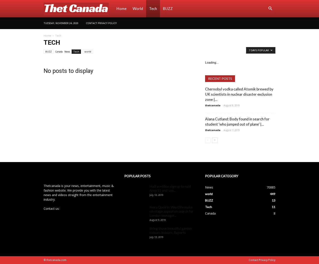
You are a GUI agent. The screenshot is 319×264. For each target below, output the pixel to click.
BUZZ (168, 8)
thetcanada (212, 105)
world (138, 8)
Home (122, 8)
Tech (153, 8)
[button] (270, 9)
